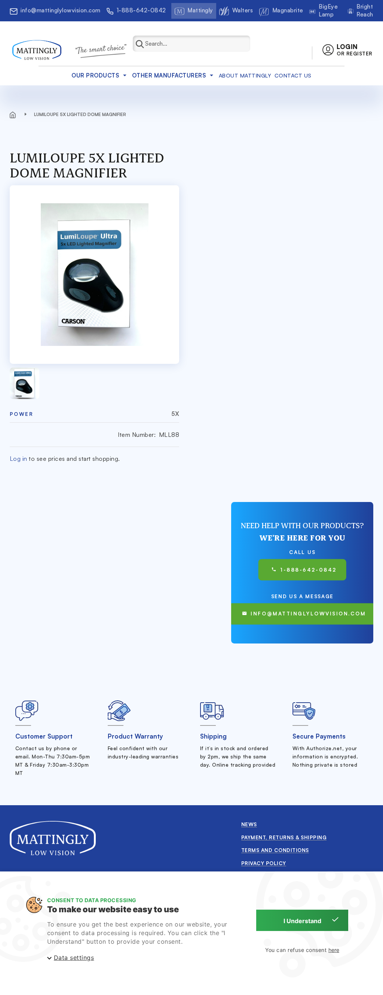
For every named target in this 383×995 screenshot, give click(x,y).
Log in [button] (18, 458)
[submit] (144, 44)
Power (22, 414)
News (249, 824)
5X (175, 413)
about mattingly (245, 75)
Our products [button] (95, 75)
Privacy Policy (263, 863)
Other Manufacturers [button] (169, 75)
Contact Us (293, 75)
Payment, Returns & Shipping (284, 837)
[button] (347, 50)
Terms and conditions (275, 850)
